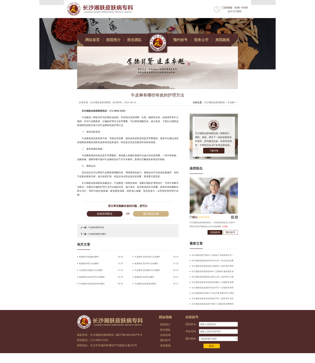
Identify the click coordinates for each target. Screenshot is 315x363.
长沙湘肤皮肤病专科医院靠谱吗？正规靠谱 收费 (212, 282)
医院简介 (113, 40)
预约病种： (192, 338)
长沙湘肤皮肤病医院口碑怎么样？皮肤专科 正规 (212, 277)
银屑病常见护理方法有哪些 (146, 263)
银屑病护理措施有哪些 (89, 257)
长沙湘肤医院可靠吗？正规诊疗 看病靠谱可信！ (212, 255)
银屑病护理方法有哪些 (89, 263)
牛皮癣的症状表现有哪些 (145, 284)
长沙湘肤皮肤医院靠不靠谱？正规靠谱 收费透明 (212, 304)
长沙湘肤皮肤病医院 (214, 102)
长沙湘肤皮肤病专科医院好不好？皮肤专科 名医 (212, 298)
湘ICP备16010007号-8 (129, 334)
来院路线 (222, 40)
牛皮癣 (230, 102)
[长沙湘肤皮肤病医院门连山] (214, 179)
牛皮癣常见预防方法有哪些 (91, 270)
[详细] (225, 226)
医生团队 (134, 40)
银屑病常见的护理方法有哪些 (92, 277)
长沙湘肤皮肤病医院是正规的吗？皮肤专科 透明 (212, 266)
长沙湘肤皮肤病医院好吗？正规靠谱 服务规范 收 (213, 271)
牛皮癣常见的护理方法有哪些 (147, 257)
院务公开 (201, 40)
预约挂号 (180, 40)
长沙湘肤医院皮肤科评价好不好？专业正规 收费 (212, 260)
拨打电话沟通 (151, 213)
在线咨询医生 (105, 213)
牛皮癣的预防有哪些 (97, 234)
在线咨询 (215, 232)
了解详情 (213, 150)
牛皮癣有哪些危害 (96, 227)
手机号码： (192, 331)
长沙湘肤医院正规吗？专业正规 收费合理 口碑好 (213, 293)
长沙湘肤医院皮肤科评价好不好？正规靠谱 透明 (212, 288)
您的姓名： (192, 324)
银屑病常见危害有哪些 (144, 277)
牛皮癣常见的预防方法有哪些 (147, 270)
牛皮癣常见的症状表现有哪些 (92, 284)
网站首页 (92, 40)
